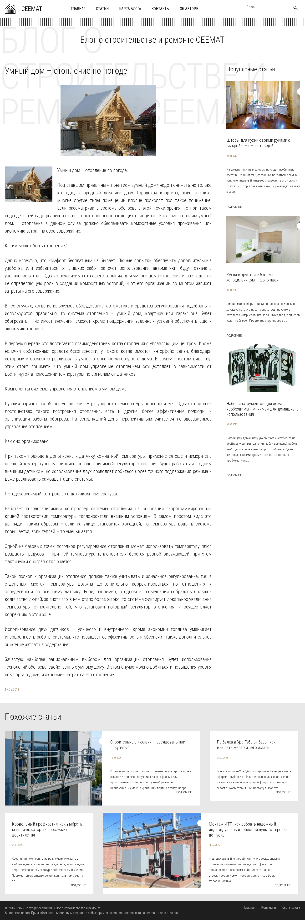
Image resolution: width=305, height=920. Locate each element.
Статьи (102, 8)
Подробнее (234, 206)
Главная (78, 8)
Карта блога (130, 8)
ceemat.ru (45, 908)
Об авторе (189, 8)
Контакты (160, 8)
